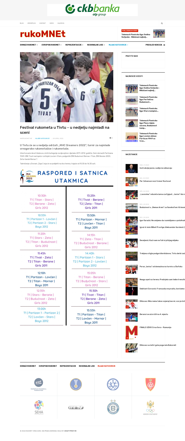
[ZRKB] (113, 407)
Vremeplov (31, 23)
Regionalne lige (95, 45)
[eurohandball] (39, 384)
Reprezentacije (73, 45)
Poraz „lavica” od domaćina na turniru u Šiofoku (161, 267)
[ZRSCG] (150, 384)
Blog (22, 23)
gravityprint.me (70, 431)
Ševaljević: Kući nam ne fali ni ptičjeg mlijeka (159, 240)
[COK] (150, 407)
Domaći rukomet (28, 45)
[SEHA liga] (39, 407)
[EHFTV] (76, 407)
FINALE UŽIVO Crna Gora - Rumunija (155, 327)
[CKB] (92, 10)
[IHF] (76, 384)
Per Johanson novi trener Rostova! (155, 181)
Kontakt (43, 23)
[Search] (162, 23)
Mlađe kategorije (118, 45)
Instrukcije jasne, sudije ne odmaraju (156, 168)
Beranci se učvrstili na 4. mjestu (154, 314)
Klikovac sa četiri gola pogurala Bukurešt (158, 345)
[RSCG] (113, 384)
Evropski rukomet (51, 45)
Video (52, 23)
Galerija (61, 23)
